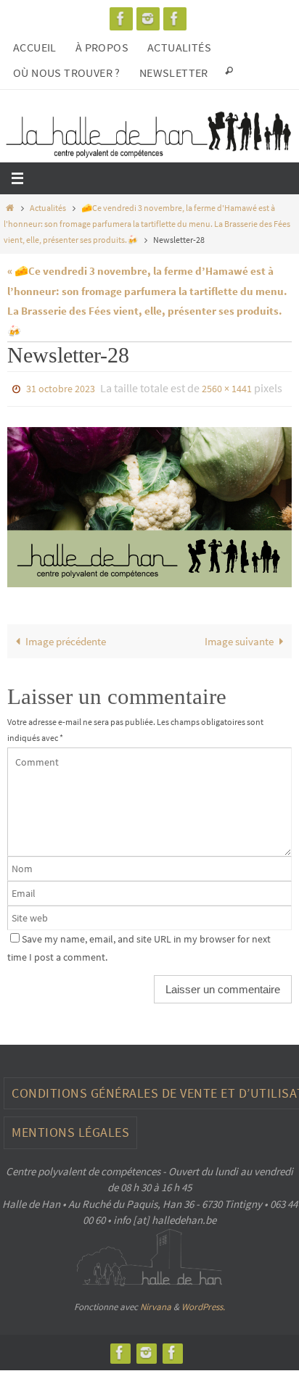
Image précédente (65, 638)
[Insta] (148, 18)
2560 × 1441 (227, 387)
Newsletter (173, 72)
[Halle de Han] (121, 18)
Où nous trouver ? (66, 72)
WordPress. (203, 1303)
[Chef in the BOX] (175, 18)
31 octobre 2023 (60, 387)
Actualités (179, 47)
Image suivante (239, 638)
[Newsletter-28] (149, 504)
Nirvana (155, 1303)
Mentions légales (70, 1129)
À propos (101, 47)
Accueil (35, 47)
